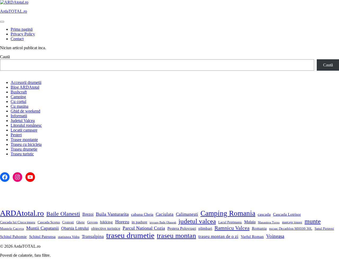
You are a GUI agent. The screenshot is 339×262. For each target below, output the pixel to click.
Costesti (68, 222)
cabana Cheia (142, 214)
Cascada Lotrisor (287, 214)
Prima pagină (22, 29)
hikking (106, 222)
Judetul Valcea (23, 120)
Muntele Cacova (12, 229)
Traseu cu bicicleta (26, 144)
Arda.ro (13, 11)
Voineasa (275, 236)
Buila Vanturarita (112, 214)
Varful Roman (252, 236)
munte (313, 221)
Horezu (122, 221)
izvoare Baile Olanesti (163, 222)
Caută (5, 57)
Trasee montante (24, 139)
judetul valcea (197, 221)
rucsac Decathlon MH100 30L (290, 229)
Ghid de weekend (25, 111)
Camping (18, 96)
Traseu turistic (22, 154)
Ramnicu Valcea (232, 228)
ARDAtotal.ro (22, 213)
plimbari (205, 228)
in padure (139, 222)
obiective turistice (105, 228)
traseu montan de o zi (218, 236)
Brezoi (87, 214)
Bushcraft (19, 92)
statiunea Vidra (68, 237)
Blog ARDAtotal (25, 87)
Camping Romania (227, 213)
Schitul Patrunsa (42, 236)
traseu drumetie (130, 235)
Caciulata (164, 214)
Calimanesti (187, 214)
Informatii (19, 116)
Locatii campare (24, 130)
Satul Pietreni (324, 229)
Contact (17, 39)
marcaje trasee (292, 222)
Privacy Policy (23, 34)
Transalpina (93, 236)
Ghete (80, 222)
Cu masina (19, 106)
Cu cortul (18, 101)
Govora (92, 222)
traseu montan (176, 236)
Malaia (250, 222)
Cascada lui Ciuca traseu (17, 222)
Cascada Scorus (49, 222)
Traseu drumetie (24, 149)
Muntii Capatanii (42, 228)
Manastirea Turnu (269, 222)
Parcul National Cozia (144, 228)
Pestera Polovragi (181, 228)
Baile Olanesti (63, 214)
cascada (264, 214)
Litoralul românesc (26, 125)
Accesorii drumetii (26, 82)
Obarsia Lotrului (75, 228)
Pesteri (16, 135)
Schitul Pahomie (13, 236)
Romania (259, 228)
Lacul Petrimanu (230, 222)
